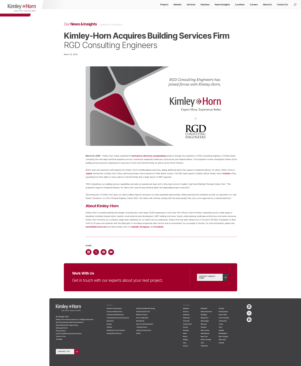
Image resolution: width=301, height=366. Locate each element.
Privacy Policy (61, 331)
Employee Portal (62, 328)
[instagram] (249, 313)
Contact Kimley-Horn (207, 277)
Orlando (226, 173)
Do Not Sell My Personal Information (69, 334)
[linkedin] (249, 306)
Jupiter (89, 173)
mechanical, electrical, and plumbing (148, 155)
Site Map (59, 339)
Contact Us (64, 351)
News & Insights (80, 24)
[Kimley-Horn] (22, 8)
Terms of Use (61, 336)
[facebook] (249, 319)
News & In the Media (111, 24)
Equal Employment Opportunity (67, 325)
